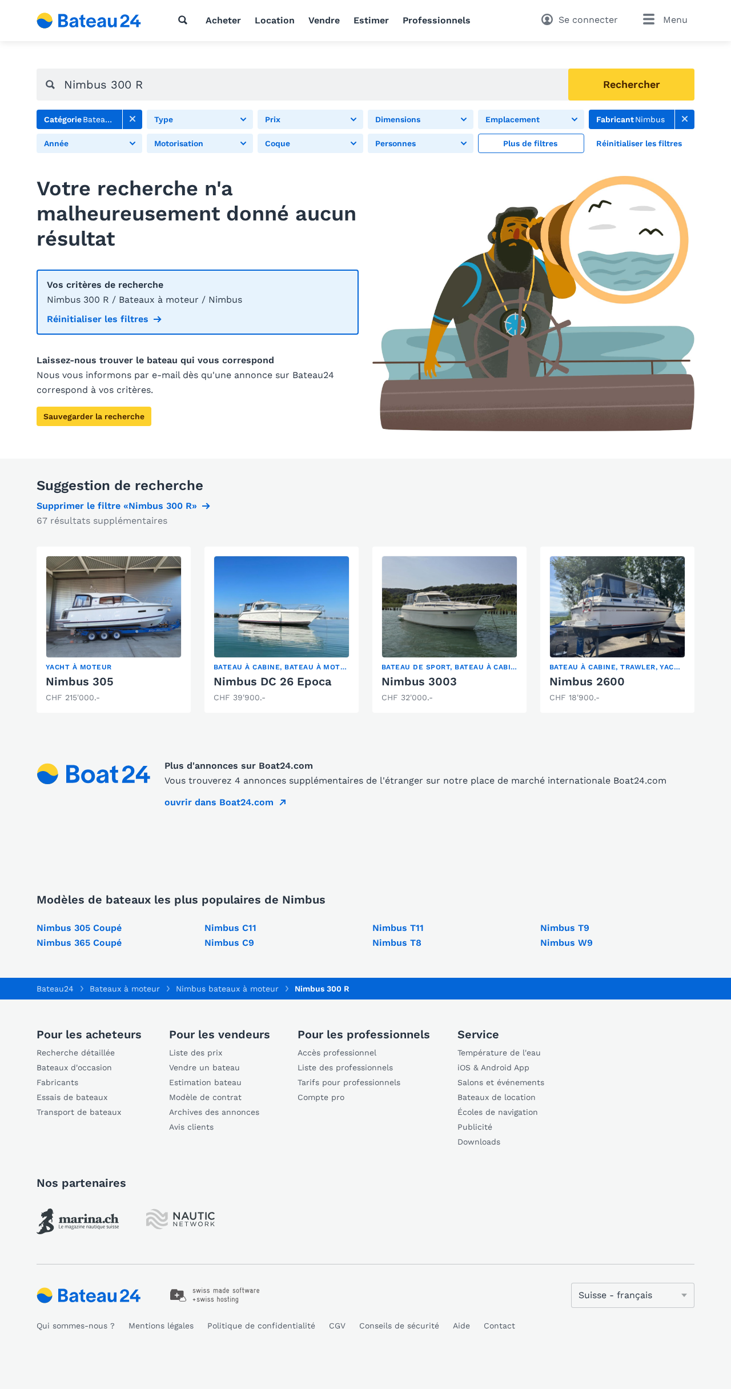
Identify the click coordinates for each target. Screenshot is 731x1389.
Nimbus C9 (229, 942)
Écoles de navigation (497, 1112)
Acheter (223, 20)
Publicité (474, 1126)
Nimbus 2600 (587, 681)
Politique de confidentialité (261, 1325)
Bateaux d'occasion (74, 1067)
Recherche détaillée (76, 1052)
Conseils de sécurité (399, 1325)
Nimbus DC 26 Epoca (272, 681)
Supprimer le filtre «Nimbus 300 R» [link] (117, 505)
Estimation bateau (205, 1082)
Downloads (478, 1141)
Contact (499, 1325)
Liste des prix (195, 1052)
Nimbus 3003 (419, 681)
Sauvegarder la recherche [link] (93, 416)
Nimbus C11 (230, 927)
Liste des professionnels (345, 1067)
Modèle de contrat (205, 1097)
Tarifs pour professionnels (349, 1082)
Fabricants (57, 1082)
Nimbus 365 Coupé (79, 942)
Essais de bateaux (72, 1097)
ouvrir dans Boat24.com (219, 802)
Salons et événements (500, 1082)
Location (275, 20)
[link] (132, 119)
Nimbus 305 (80, 681)
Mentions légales (161, 1325)
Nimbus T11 (398, 927)
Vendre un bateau (204, 1067)
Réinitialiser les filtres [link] (97, 319)
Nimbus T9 (564, 927)
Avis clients (191, 1126)
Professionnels (437, 20)
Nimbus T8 (396, 942)
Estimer (371, 20)
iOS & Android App (493, 1067)
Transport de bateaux (79, 1112)
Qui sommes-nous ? (76, 1325)
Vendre (324, 20)
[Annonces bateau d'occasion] (89, 21)
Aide (461, 1325)
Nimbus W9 (566, 942)
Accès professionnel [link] (337, 1052)
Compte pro (321, 1097)
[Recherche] (185, 20)
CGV (337, 1325)
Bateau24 (55, 988)
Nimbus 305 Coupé (79, 927)
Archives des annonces (214, 1112)
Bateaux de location (496, 1097)
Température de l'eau (499, 1052)
